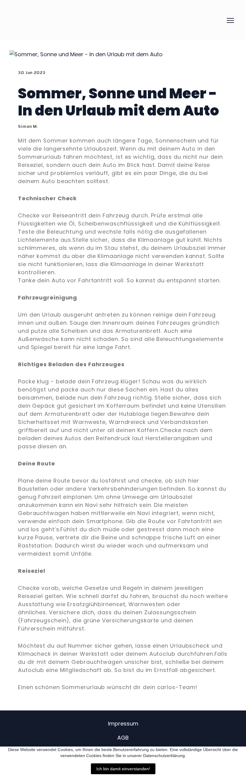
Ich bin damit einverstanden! (123, 768)
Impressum (123, 723)
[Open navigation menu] (230, 20)
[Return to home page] (51, 20)
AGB (123, 737)
